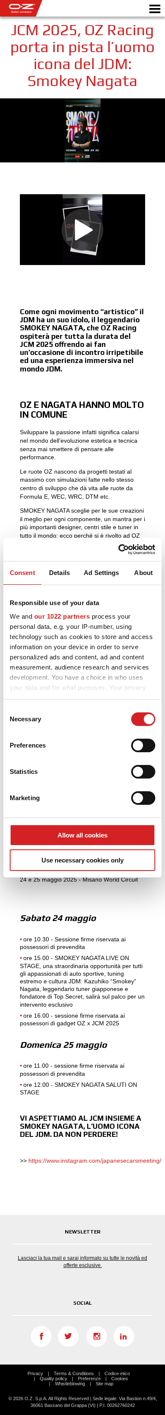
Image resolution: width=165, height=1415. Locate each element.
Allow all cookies (82, 835)
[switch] (143, 745)
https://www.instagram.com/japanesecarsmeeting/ (94, 1160)
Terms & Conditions (74, 1373)
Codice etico (117, 1373)
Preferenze (89, 1378)
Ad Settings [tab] (101, 572)
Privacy (35, 1373)
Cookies (119, 1378)
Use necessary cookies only (82, 860)
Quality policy (53, 1378)
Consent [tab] (22, 572)
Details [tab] (59, 572)
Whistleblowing (70, 1383)
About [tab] (143, 572)
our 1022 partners (62, 616)
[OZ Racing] (41, 8)
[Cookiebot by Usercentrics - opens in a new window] (118, 549)
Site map (104, 1383)
